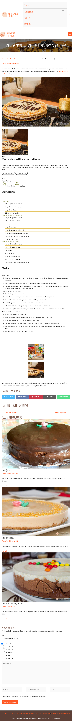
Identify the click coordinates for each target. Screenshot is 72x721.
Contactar (27, 24)
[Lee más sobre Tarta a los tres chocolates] (36, 577)
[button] (69, 15)
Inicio (26, 5)
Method (22, 186)
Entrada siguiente (61, 413)
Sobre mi (27, 17)
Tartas (22, 59)
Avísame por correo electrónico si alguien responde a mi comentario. (24, 696)
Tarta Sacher (6, 470)
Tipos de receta (29, 11)
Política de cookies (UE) (12, 713)
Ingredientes (11, 186)
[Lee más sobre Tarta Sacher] (36, 444)
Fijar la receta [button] (21, 173)
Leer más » (5, 486)
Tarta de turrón (8, 538)
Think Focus (56, 718)
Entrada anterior (10, 413)
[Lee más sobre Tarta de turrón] (36, 512)
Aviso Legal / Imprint (45, 713)
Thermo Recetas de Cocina (10, 59)
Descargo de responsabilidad (61, 713)
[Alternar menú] (63, 10)
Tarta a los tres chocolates (12, 603)
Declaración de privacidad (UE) (29, 713)
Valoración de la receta (9, 636)
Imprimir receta (8, 173)
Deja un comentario (13, 63)
